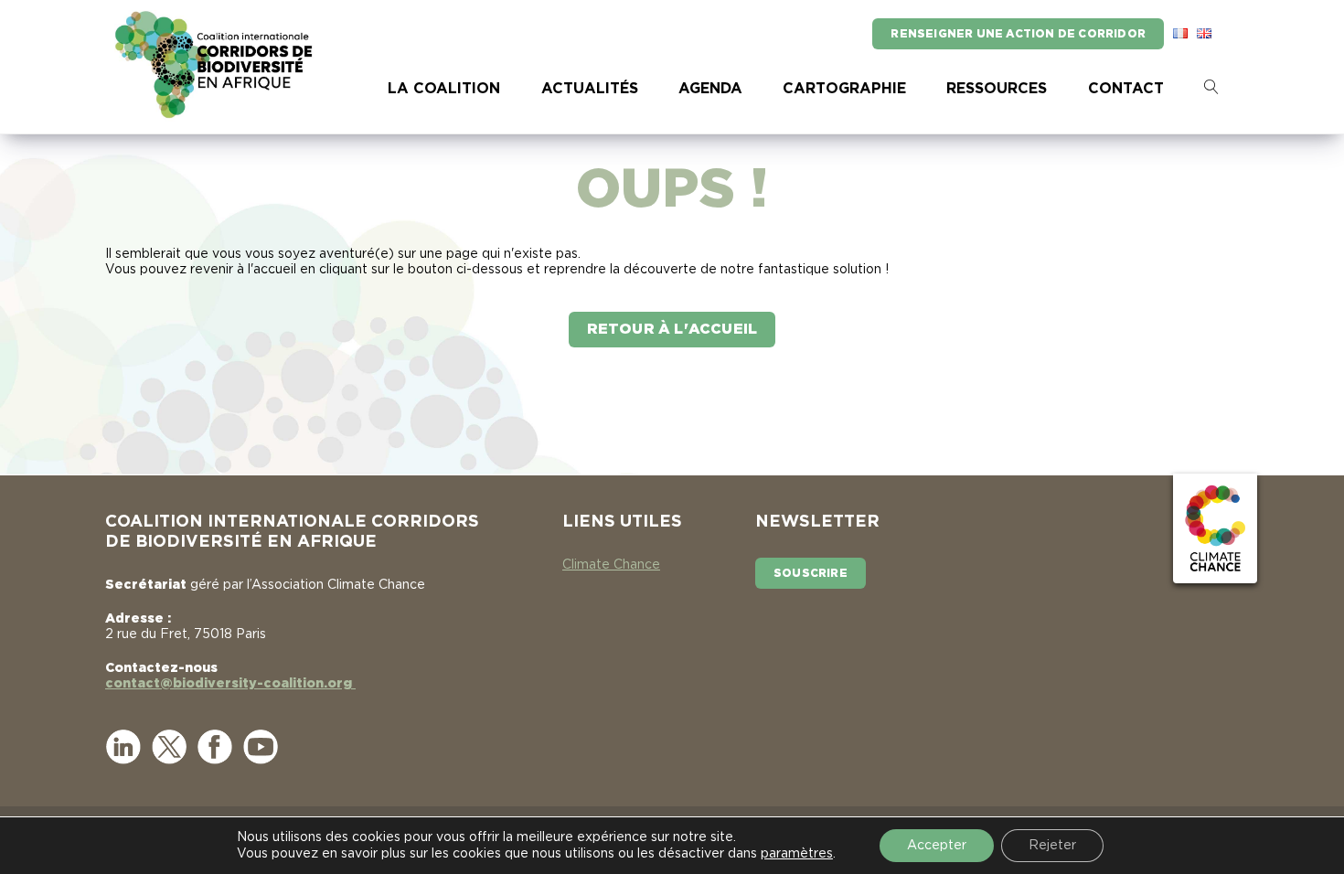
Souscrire (810, 573)
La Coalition (444, 88)
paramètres (797, 853)
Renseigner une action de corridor (1018, 33)
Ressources (996, 88)
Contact (1126, 88)
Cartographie (844, 88)
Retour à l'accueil (672, 329)
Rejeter (1052, 845)
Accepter (936, 845)
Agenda (710, 88)
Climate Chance (611, 565)
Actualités (589, 88)
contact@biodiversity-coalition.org (230, 683)
